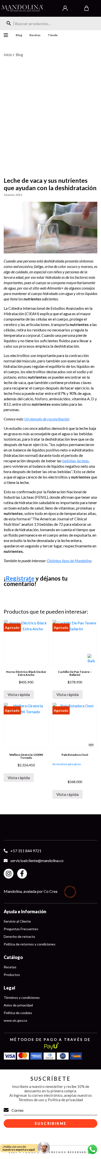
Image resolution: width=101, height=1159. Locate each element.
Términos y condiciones (22, 997)
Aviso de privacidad (18, 1005)
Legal (9, 987)
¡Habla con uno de (18, 1148)
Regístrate (20, 578)
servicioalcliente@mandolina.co (36, 860)
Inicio (8, 54)
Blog (19, 35)
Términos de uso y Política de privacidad (50, 1099)
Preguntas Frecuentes (21, 929)
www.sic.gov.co (15, 1020)
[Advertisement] (50, 114)
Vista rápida (19, 694)
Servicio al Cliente (17, 921)
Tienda (52, 35)
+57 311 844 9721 (25, 850)
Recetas (34, 35)
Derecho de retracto (19, 936)
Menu (4, 35)
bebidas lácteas (76, 460)
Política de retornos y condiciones (29, 944)
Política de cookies (18, 1013)
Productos (12, 975)
